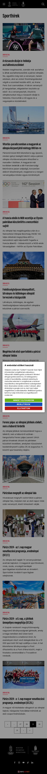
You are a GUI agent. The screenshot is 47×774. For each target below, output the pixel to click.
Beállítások (23, 404)
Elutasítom (23, 408)
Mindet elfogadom (23, 400)
